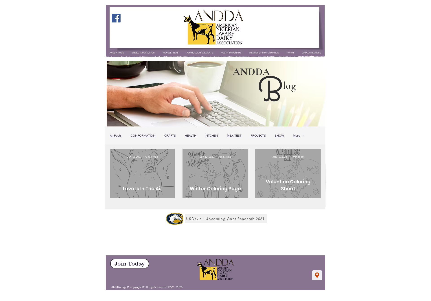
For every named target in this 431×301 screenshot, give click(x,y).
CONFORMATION (143, 135)
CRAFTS (170, 135)
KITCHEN (211, 135)
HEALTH (190, 135)
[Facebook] (116, 18)
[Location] (317, 275)
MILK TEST (234, 135)
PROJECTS (258, 135)
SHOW (279, 135)
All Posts (116, 135)
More (296, 135)
